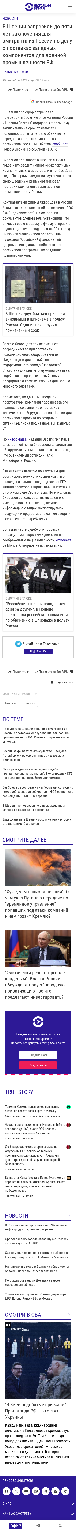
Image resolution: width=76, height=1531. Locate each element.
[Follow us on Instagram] (36, 1491)
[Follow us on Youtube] (26, 1491)
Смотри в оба (23, 1314)
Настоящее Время (15, 72)
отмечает (63, 540)
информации (18, 439)
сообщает (60, 144)
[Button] (19, 89)
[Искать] (60, 1525)
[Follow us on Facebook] (7, 1491)
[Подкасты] (65, 1491)
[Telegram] (38, 1525)
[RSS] (55, 1491)
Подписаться (38, 651)
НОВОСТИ (16, 1215)
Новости (10, 18)
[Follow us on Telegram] (46, 1491)
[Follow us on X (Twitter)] (16, 1491)
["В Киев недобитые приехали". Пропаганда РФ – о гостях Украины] (38, 1360)
